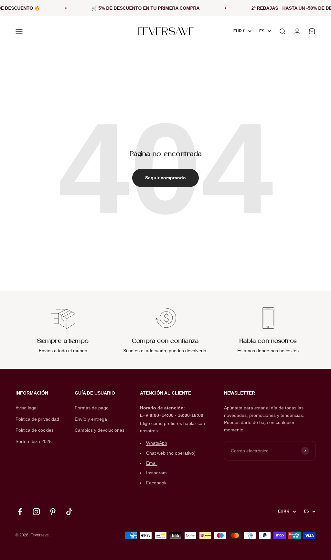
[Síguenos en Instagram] (36, 511)
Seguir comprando (165, 177)
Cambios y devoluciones (99, 430)
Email (151, 463)
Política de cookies (35, 430)
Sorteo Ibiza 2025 (34, 441)
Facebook (156, 482)
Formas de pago (92, 407)
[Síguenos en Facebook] (20, 511)
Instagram (156, 472)
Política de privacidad (37, 419)
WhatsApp (156, 443)
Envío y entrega (91, 419)
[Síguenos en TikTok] (69, 511)
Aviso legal (26, 407)
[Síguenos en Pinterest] (52, 511)
